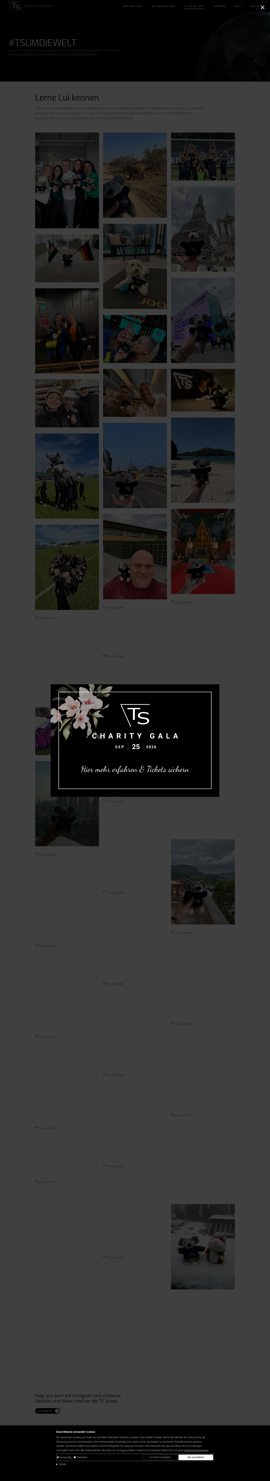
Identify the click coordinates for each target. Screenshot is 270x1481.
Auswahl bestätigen (160, 1457)
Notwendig (65, 1457)
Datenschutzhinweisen (196, 1450)
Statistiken (82, 1457)
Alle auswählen (195, 1457)
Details (62, 1464)
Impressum (62, 1470)
